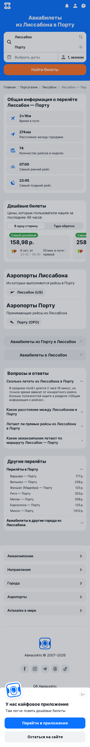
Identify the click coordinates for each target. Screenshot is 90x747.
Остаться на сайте (45, 736)
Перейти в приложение (45, 723)
